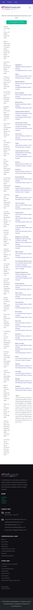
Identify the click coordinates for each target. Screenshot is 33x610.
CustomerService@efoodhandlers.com (15, 519)
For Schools (4, 566)
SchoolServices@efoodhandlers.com (15, 527)
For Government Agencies (7, 568)
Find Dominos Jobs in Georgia (23, 173)
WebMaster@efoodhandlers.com (14, 522)
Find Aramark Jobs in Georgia (23, 390)
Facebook (4, 497)
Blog (3, 2)
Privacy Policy (4, 541)
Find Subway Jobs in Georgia (23, 367)
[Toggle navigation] (30, 7)
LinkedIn (3, 503)
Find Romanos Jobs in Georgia (24, 339)
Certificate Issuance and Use (8, 548)
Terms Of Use (4, 544)
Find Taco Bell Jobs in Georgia (23, 375)
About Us (3, 539)
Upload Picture (4, 571)
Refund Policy (4, 546)
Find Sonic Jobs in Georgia (22, 360)
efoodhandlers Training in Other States (10, 580)
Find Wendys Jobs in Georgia (23, 382)
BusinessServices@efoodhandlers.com (16, 530)
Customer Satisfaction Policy (8, 551)
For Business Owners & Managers (9, 564)
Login (15, 2)
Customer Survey (5, 573)
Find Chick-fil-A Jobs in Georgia (24, 139)
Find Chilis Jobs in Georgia (22, 147)
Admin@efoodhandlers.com (12, 524)
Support (9, 2)
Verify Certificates (5, 578)
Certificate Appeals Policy (7, 555)
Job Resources (5, 575)
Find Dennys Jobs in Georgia (23, 165)
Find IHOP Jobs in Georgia (22, 199)
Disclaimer (3, 553)
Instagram (4, 501)
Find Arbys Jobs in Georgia (22, 78)
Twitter (3, 499)
